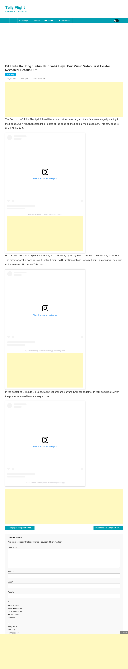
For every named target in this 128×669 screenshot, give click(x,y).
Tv (13, 21)
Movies (37, 21)
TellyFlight (24, 79)
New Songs (23, 21)
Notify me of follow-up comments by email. (13, 631)
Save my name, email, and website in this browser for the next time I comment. (15, 611)
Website (11, 592)
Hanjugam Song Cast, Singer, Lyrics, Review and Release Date (22, 528)
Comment (12, 548)
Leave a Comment (38, 79)
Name (11, 572)
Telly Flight (15, 7)
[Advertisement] (64, 45)
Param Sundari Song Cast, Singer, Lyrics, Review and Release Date (109, 528)
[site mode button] (116, 20)
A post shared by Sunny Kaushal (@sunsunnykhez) (45, 351)
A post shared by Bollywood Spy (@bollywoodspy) (45, 482)
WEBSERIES (48, 21)
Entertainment (64, 21)
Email (10, 582)
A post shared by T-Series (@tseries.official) (45, 214)
